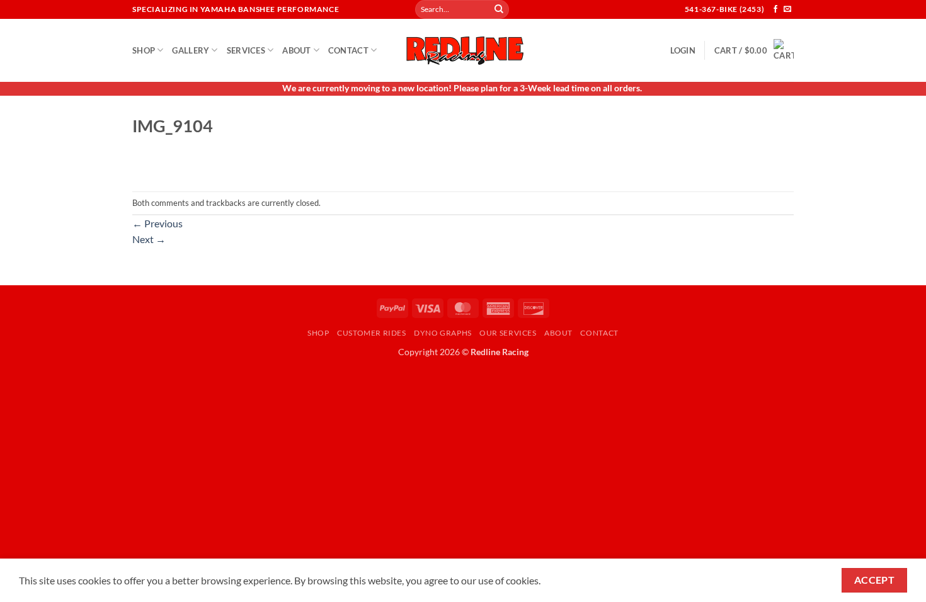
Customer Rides (371, 333)
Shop (143, 50)
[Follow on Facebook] (775, 9)
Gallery (190, 50)
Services (246, 50)
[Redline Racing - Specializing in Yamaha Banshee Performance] (463, 50)
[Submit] (498, 9)
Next (149, 239)
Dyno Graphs (443, 333)
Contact (348, 50)
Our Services (507, 333)
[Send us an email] (787, 9)
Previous (157, 223)
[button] (682, 50)
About (296, 50)
